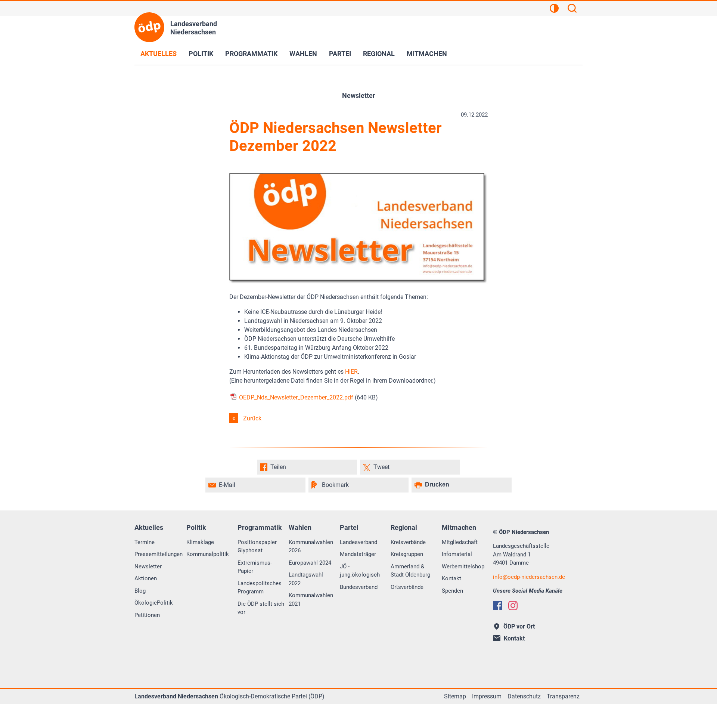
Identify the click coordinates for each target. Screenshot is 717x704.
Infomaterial (457, 554)
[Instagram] (513, 605)
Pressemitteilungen (158, 554)
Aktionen (145, 578)
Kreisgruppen (407, 554)
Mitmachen (427, 54)
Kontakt (451, 578)
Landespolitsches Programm (260, 587)
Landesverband (358, 542)
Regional (379, 54)
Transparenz (563, 696)
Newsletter (148, 566)
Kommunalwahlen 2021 (311, 599)
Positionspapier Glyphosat (257, 546)
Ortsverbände (407, 587)
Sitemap (455, 696)
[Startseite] (149, 27)
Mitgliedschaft (460, 542)
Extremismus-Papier (255, 567)
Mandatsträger (358, 554)
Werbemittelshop (463, 566)
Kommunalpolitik (207, 554)
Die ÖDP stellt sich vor (261, 608)
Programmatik (251, 54)
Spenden (452, 590)
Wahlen (303, 54)
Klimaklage (200, 542)
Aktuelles (158, 54)
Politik (201, 54)
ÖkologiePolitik (153, 602)
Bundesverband (359, 587)
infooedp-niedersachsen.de (529, 577)
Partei (340, 54)
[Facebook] (497, 605)
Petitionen (147, 615)
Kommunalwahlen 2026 (311, 546)
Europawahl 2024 (310, 562)
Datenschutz (524, 696)
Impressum (487, 696)
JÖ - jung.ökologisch (360, 570)
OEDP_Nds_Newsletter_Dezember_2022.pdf (295, 397)
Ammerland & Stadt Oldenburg (410, 570)
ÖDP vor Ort (519, 626)
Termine (144, 542)
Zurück (252, 418)
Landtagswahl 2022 (306, 579)
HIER (351, 371)
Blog (140, 590)
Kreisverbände (408, 542)
